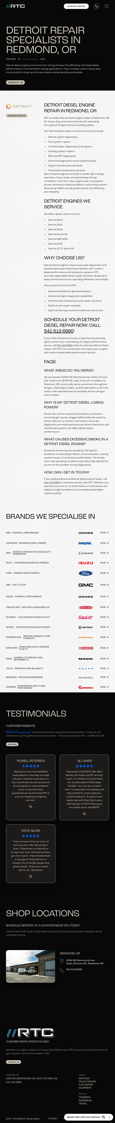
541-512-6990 (58, 331)
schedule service (76, 6)
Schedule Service (17, 116)
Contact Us (15, 82)
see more (12, 744)
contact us (13, 1062)
